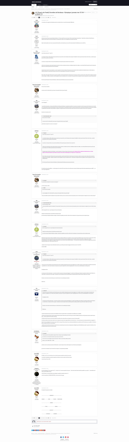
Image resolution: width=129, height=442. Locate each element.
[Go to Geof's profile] (36, 41)
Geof (37, 36)
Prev (34, 17)
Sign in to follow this (88, 12)
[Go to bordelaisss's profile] (36, 336)
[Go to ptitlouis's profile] (36, 136)
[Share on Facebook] (33, 430)
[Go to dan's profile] (36, 106)
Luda (37, 20)
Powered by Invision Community (64, 440)
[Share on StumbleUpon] (41, 430)
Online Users (41, 6)
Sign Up (95, 1)
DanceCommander (39, 15)
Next (48, 17)
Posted (45, 20)
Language (62, 439)
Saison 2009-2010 (51, 15)
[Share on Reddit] (40, 430)
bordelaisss (36, 331)
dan (36, 100)
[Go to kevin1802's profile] (36, 359)
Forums (33, 6)
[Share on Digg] (37, 430)
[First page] (32, 17)
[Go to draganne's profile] (36, 374)
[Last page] (50, 17)
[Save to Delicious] (38, 430)
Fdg (36, 51)
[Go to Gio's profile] (36, 294)
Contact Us (67, 439)
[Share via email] (43, 430)
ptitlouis (36, 130)
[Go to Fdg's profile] (36, 56)
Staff (36, 6)
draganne (37, 368)
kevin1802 (36, 353)
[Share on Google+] (35, 430)
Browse (34, 4)
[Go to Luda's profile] (36, 26)
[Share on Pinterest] (44, 430)
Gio (36, 288)
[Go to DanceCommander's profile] (33, 13)
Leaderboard (46, 6)
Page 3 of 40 (54, 17)
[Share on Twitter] (32, 430)
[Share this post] (96, 20)
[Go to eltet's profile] (36, 258)
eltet (37, 251)
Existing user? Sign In (88, 1)
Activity (39, 4)
